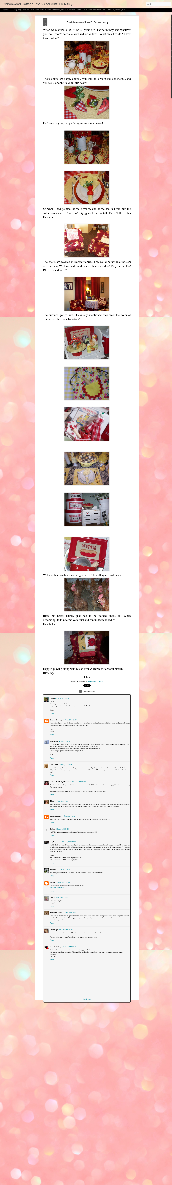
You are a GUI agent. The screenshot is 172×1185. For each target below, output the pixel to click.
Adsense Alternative (56, 885)
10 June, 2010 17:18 (60, 895)
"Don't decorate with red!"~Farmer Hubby (87, 22)
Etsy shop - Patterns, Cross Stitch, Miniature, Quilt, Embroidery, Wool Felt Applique (44, 9)
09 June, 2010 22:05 (69, 719)
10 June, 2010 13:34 (63, 826)
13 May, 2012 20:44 (69, 944)
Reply (52, 713)
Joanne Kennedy (56, 719)
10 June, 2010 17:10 (62, 880)
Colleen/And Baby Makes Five (60, 779)
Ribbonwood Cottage (95, 681)
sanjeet (52, 880)
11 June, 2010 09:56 (69, 910)
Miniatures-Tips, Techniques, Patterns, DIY (109, 9)
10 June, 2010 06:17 (65, 741)
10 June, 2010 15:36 (69, 839)
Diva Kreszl (54, 764)
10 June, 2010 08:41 (68, 814)
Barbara (52, 867)
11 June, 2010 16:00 (66, 927)
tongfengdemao (55, 839)
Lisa (51, 895)
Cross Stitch (87, 9)
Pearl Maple (54, 927)
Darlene (52, 826)
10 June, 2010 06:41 (65, 764)
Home (79, 9)
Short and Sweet (56, 910)
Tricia (52, 799)
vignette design (55, 814)
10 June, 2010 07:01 (61, 799)
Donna (52, 698)
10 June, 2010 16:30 (63, 867)
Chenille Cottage (56, 944)
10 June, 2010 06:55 (79, 779)
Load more (87, 997)
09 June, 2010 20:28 (62, 698)
